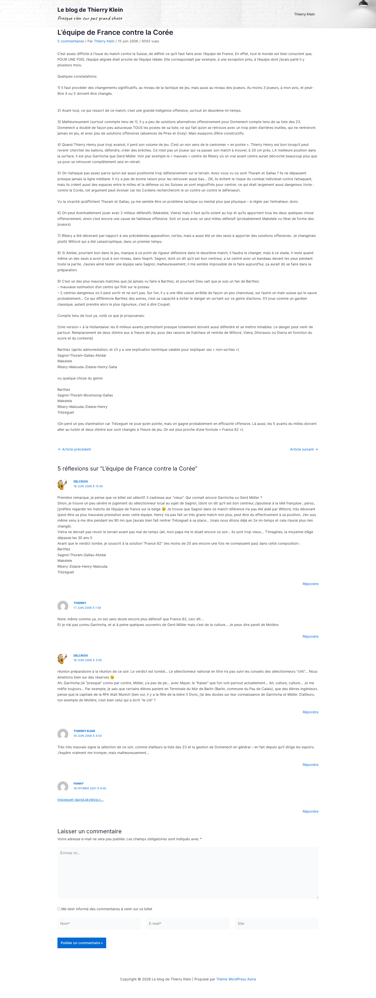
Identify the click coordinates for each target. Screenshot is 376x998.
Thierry (80, 603)
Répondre (311, 584)
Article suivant (304, 449)
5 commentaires (70, 41)
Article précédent (74, 449)
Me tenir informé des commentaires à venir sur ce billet (106, 909)
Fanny (79, 783)
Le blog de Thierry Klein (90, 9)
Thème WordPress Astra (236, 979)
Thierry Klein (304, 14)
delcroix (81, 481)
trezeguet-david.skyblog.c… (80, 799)
